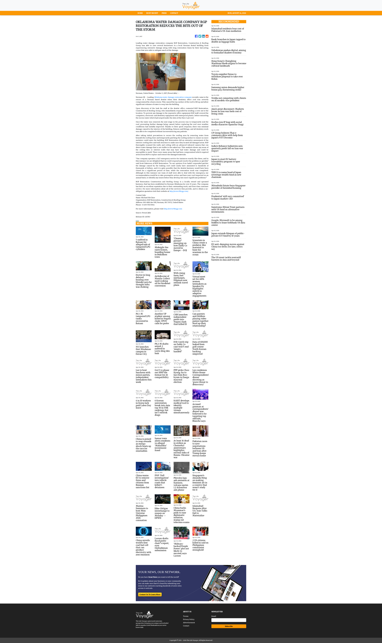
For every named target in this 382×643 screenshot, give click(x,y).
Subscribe (229, 626)
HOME (140, 13)
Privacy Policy (188, 619)
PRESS (164, 13)
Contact (186, 626)
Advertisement (189, 623)
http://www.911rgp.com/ (178, 191)
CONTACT (174, 13)
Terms (185, 616)
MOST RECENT (152, 13)
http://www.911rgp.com (173, 209)
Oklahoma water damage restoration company (173, 97)
